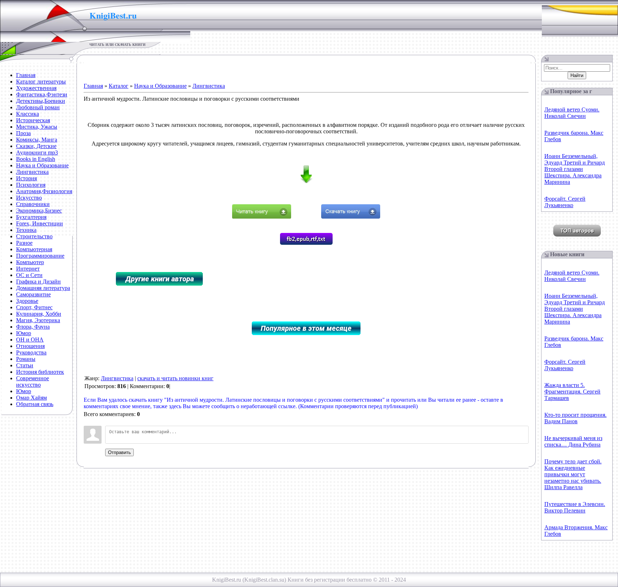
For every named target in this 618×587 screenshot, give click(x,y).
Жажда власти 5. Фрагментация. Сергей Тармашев (572, 391)
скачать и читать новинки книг (175, 378)
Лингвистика (208, 86)
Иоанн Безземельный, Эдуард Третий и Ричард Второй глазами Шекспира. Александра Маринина (574, 169)
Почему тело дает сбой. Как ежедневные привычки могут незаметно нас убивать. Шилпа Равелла (573, 474)
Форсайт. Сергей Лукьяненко (564, 202)
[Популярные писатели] (577, 235)
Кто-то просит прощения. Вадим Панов (575, 418)
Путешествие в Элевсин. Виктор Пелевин (574, 507)
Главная (93, 86)
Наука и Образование (160, 86)
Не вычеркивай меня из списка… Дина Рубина (573, 441)
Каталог (118, 86)
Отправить (119, 452)
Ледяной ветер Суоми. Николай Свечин (571, 112)
